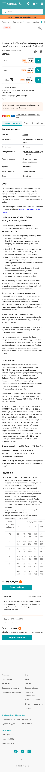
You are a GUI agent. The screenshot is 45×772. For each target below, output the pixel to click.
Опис (26, 123)
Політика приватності (30, 693)
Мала (35, 159)
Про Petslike (7, 679)
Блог (27, 675)
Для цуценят (28, 147)
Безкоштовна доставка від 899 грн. (22, 17)
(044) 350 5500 (8, 739)
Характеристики (12, 123)
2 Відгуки (5, 54)
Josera (25, 135)
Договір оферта (31, 688)
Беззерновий (28, 139)
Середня (26, 162)
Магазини (28, 4)
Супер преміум (29, 171)
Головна (5, 22)
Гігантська (27, 159)
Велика (34, 162)
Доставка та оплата (10, 688)
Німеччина (27, 166)
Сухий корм (27, 176)
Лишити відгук (17, 587)
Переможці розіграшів (11, 692)
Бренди (28, 684)
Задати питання (17, 637)
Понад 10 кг (34, 152)
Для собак (17, 22)
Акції (27, 679)
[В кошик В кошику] (38, 60)
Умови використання (33, 700)
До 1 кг (25, 152)
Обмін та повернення (34, 704)
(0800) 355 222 (8, 735)
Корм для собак (32, 22)
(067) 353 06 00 (8, 743)
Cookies (28, 708)
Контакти (6, 684)
